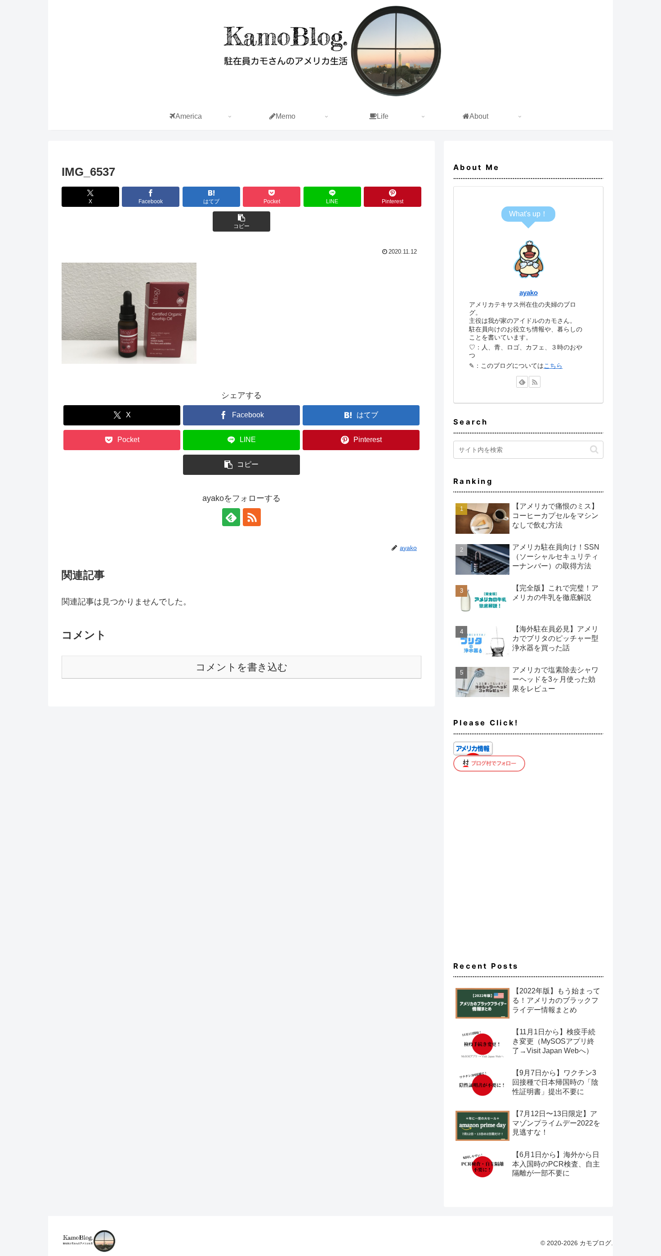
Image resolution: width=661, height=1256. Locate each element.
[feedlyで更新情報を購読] (231, 517)
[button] (241, 221)
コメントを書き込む (242, 667)
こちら (553, 365)
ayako (528, 292)
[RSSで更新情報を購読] (252, 517)
